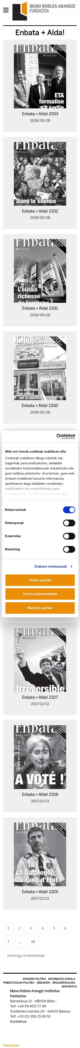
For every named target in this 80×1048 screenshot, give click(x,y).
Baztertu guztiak (40, 608)
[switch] (69, 523)
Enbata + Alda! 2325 (40, 891)
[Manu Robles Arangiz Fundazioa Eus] (44, 11)
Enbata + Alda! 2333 (40, 114)
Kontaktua (69, 986)
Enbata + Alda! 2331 (40, 308)
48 (33, 942)
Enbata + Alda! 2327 (40, 697)
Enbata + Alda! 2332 (40, 211)
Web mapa (43, 982)
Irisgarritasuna (63, 982)
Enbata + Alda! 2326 (40, 794)
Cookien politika (34, 978)
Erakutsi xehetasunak (51, 566)
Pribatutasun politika (18, 982)
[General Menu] (7, 11)
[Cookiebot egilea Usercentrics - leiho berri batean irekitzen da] (57, 436)
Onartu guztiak (40, 580)
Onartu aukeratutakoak (40, 594)
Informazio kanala (61, 978)
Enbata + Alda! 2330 (40, 405)
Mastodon (11, 1045)
